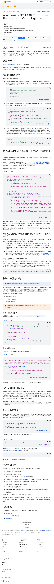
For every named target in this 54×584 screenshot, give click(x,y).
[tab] (6, 172)
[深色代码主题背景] (48, 88)
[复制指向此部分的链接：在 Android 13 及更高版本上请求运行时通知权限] (4, 154)
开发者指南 (4, 542)
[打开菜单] (2, 1)
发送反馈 (47, 15)
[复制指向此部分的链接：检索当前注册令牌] (18, 313)
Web (29, 37)
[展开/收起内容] (9, 23)
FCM (15, 6)
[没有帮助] (50, 11)
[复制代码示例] (50, 88)
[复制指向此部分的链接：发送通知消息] (17, 465)
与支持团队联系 (40, 542)
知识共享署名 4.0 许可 (23, 530)
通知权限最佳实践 (45, 255)
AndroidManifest (42, 99)
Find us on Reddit (23, 544)
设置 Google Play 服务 (33, 393)
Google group (40, 546)
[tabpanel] (27, 197)
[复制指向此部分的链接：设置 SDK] (13, 61)
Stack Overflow (40, 544)
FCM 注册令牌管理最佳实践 (33, 283)
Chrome (3, 564)
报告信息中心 (29, 497)
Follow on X (21, 546)
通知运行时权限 (7, 229)
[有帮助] (48, 11)
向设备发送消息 (10, 513)
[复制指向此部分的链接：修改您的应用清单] (22, 75)
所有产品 (4, 571)
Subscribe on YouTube (24, 549)
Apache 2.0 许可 (45, 530)
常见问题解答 (39, 553)
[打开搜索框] (35, 2)
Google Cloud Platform (7, 569)
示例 (3, 546)
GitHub (3, 551)
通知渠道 (47, 128)
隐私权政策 (7, 577)
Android (21, 37)
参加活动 (21, 551)
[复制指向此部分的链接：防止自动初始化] (20, 410)
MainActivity (43, 444)
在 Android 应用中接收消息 (12, 516)
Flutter (36, 37)
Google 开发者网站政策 (17, 532)
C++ (14, 40)
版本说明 (38, 549)
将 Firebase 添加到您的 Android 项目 (12, 64)
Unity (44, 37)
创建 (33, 130)
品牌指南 (38, 551)
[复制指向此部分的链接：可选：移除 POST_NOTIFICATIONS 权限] (28, 259)
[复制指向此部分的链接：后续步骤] (13, 507)
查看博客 (21, 542)
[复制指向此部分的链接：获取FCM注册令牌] (22, 279)
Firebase (4, 11)
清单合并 (10, 265)
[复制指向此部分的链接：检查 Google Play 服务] (26, 388)
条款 (3, 577)
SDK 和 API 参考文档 (6, 544)
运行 (21, 11)
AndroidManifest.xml (42, 430)
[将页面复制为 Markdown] (41, 18)
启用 (37, 67)
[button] (6, 172)
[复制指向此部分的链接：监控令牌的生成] (17, 348)
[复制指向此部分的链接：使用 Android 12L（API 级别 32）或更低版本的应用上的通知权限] (9, 236)
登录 (51, 1)
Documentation (7, 6)
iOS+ (13, 37)
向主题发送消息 (10, 518)
